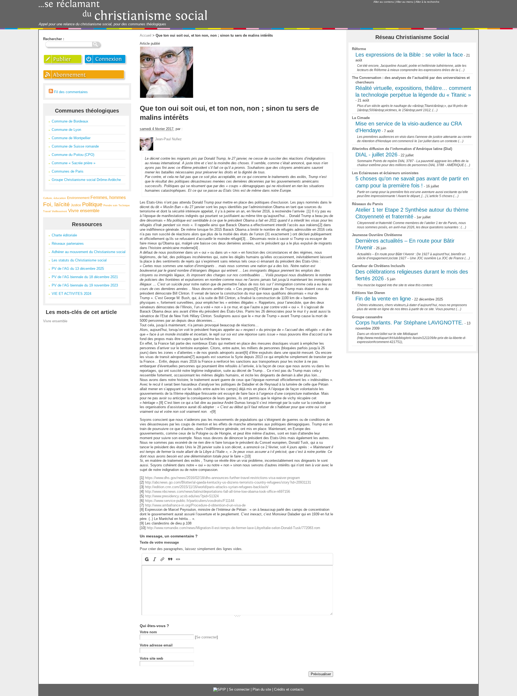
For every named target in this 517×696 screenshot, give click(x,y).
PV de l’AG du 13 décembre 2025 (78, 269)
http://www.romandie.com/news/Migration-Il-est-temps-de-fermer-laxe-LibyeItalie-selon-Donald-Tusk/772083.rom (233, 528)
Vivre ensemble (83, 210)
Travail (47, 211)
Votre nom (148, 632)
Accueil (145, 35)
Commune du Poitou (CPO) (73, 155)
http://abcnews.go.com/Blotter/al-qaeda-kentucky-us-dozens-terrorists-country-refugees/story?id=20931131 (228, 482)
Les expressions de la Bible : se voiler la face (409, 55)
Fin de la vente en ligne (383, 299)
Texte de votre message (159, 542)
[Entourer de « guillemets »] (178, 559)
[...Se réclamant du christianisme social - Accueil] (123, 20)
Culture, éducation (54, 198)
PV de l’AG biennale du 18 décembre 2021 (85, 277)
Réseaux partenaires (68, 244)
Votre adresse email (156, 645)
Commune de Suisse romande (75, 146)
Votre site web (151, 658)
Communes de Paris (67, 171)
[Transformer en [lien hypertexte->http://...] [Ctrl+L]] (162, 559)
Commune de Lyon (66, 130)
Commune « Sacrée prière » (73, 163)
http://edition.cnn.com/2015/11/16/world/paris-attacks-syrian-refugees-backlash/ (206, 487)
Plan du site (262, 689)
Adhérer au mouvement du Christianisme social (88, 252)
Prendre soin (110, 205)
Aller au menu (404, 1)
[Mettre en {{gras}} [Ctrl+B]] (146, 559)
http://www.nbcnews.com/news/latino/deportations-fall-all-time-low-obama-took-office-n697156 (217, 491)
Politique (92, 204)
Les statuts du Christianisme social (79, 260)
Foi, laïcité (56, 204)
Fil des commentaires (70, 92)
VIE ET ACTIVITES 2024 (71, 294)
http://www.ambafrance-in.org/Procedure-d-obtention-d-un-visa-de (195, 505)
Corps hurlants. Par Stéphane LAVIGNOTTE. (409, 323)
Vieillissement (59, 211)
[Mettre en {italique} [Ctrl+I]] (155, 559)
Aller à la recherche (427, 1)
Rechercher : (53, 39)
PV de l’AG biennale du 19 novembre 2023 (85, 285)
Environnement (78, 198)
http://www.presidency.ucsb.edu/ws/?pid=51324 (182, 496)
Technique (124, 205)
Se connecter (206, 637)
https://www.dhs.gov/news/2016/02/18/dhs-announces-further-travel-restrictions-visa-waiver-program (222, 478)
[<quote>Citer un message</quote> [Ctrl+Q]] (170, 559)
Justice (76, 205)
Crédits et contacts (289, 689)
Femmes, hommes (108, 197)
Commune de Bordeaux (70, 121)
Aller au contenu (383, 1)
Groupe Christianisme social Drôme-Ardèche (86, 180)
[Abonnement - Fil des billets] (85, 81)
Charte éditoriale (64, 235)
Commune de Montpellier (71, 138)
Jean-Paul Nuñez (168, 139)
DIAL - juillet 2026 (376, 155)
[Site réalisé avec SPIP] (219, 689)
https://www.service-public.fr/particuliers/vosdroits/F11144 (189, 501)
